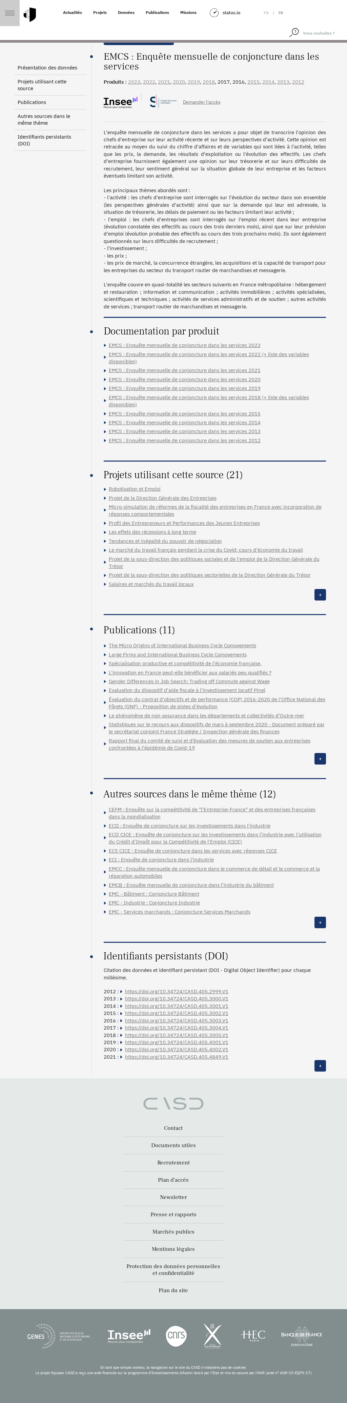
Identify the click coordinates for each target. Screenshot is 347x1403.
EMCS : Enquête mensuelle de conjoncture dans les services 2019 (185, 388)
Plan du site (173, 1290)
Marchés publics (173, 1232)
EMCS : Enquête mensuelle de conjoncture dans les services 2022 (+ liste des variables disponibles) (209, 358)
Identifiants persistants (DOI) (44, 140)
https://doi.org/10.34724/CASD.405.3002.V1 (176, 1013)
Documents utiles (173, 1145)
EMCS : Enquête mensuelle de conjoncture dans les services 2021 (185, 370)
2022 (149, 82)
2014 (268, 82)
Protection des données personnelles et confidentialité (173, 1270)
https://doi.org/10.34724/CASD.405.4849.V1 (176, 1057)
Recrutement (173, 1162)
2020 (179, 82)
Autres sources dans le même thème (44, 119)
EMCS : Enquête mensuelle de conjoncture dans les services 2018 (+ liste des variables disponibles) (209, 401)
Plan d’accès (173, 1180)
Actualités (72, 12)
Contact (173, 1128)
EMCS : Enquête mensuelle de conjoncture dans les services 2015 (185, 413)
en (266, 13)
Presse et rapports (173, 1214)
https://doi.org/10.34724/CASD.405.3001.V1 (176, 1006)
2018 (209, 82)
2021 (164, 82)
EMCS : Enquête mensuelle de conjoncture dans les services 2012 (185, 440)
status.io (231, 13)
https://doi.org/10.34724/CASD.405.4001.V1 (176, 1042)
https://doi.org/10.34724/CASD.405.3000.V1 (176, 998)
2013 (283, 82)
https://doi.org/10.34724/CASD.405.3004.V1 (176, 1027)
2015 (253, 82)
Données (126, 12)
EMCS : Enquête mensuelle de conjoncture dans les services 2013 (185, 431)
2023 (134, 82)
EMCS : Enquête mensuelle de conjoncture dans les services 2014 (185, 422)
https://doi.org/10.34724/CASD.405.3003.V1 (176, 1020)
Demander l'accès (202, 102)
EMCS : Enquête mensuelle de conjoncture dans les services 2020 (185, 379)
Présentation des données (47, 67)
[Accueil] (30, 15)
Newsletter (173, 1197)
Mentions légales (173, 1249)
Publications (157, 12)
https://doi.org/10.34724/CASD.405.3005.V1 (176, 1035)
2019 (194, 82)
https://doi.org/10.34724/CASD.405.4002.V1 (176, 1049)
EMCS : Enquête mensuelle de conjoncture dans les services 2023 (185, 345)
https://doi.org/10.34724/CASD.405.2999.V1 (176, 991)
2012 (298, 82)
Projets (100, 12)
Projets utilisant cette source (42, 85)
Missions (188, 12)
